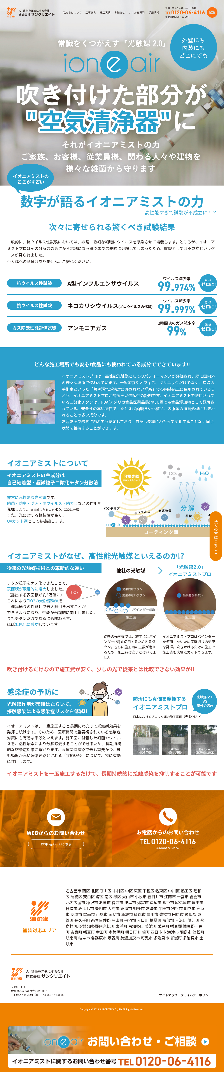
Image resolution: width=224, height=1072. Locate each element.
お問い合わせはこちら (56, 844)
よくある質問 (137, 12)
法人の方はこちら (216, 535)
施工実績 (105, 12)
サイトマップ (168, 995)
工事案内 (91, 12)
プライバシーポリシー (196, 995)
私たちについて (72, 12)
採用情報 (154, 12)
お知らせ (119, 12)
